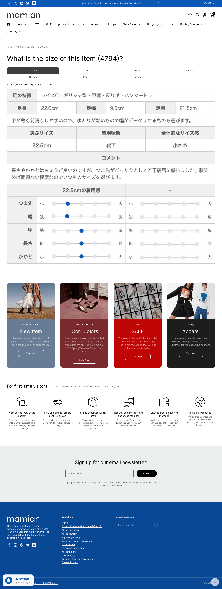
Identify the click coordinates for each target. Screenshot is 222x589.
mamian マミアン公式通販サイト (42, 583)
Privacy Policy (68, 555)
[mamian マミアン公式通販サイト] (23, 15)
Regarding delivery (71, 537)
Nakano (33, 77)
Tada (85, 77)
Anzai (85, 70)
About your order (70, 530)
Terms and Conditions (73, 548)
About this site (69, 551)
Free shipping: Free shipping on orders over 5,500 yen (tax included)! (110, 3)
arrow (137, 70)
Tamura (137, 77)
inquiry (65, 522)
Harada (189, 70)
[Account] (205, 15)
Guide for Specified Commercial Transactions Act (78, 560)
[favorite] (190, 15)
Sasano (33, 70)
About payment (69, 533)
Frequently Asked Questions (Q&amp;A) (82, 526)
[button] (198, 15)
